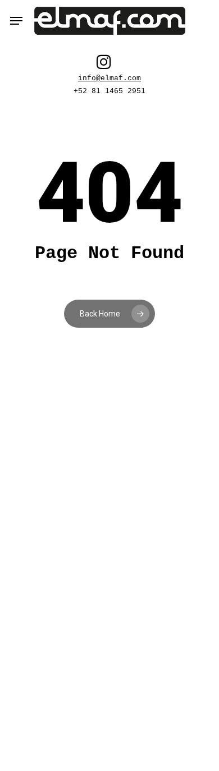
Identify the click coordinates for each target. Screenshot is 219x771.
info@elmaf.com (109, 78)
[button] (16, 20)
